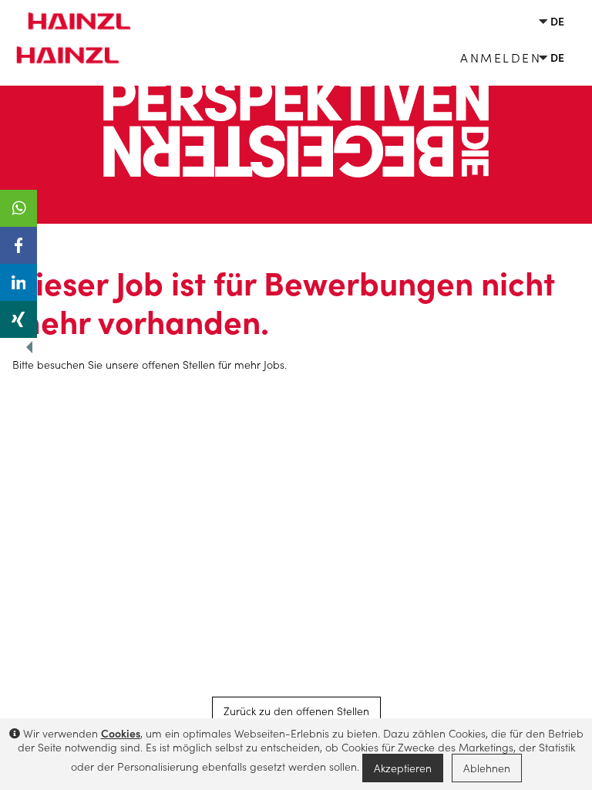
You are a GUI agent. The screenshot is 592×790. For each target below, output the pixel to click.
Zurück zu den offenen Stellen (296, 710)
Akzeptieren (403, 767)
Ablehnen (486, 767)
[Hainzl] (73, 14)
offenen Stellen (178, 364)
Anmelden (500, 57)
